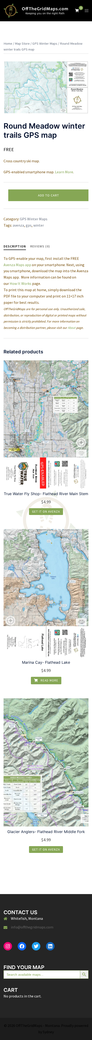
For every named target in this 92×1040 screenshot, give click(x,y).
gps (29, 225)
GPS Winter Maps (44, 43)
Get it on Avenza (46, 512)
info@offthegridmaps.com (32, 927)
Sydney (48, 1031)
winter (38, 225)
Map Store (22, 43)
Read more (49, 680)
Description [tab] (15, 246)
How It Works (20, 283)
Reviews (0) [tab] (40, 246)
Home (8, 43)
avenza (18, 225)
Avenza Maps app (17, 264)
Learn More (64, 172)
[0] (77, 10)
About (71, 328)
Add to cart (48, 195)
